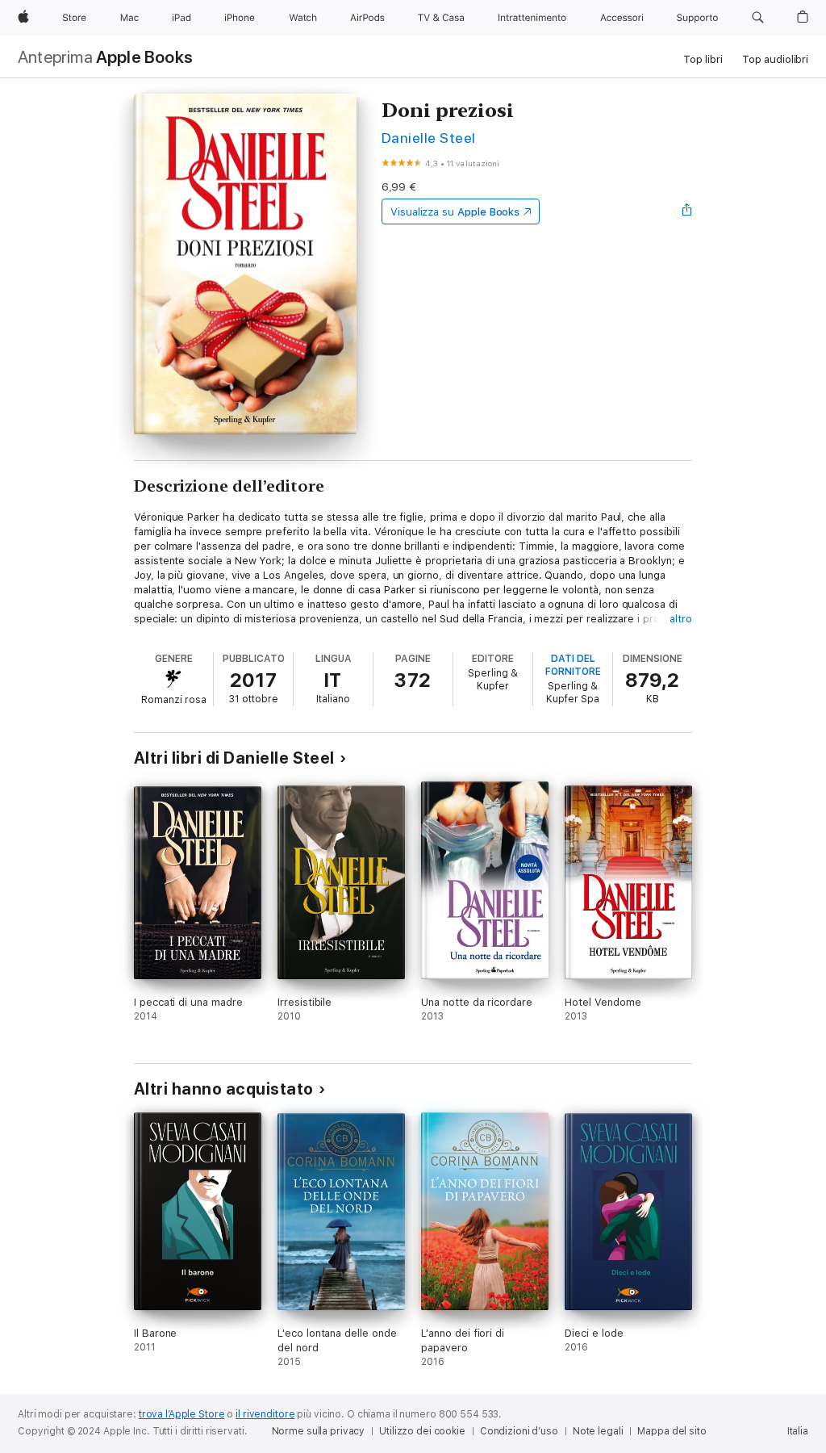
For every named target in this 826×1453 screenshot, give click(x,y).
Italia (797, 1431)
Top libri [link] (703, 59)
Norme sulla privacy (318, 1431)
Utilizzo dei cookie (422, 1431)
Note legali (598, 1431)
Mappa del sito (671, 1431)
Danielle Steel (429, 137)
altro (681, 619)
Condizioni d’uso (519, 1431)
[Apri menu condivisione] (687, 211)
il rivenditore (265, 1414)
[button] (757, 18)
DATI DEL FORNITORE (573, 665)
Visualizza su (454, 212)
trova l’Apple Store (182, 1414)
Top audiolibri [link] (775, 59)
